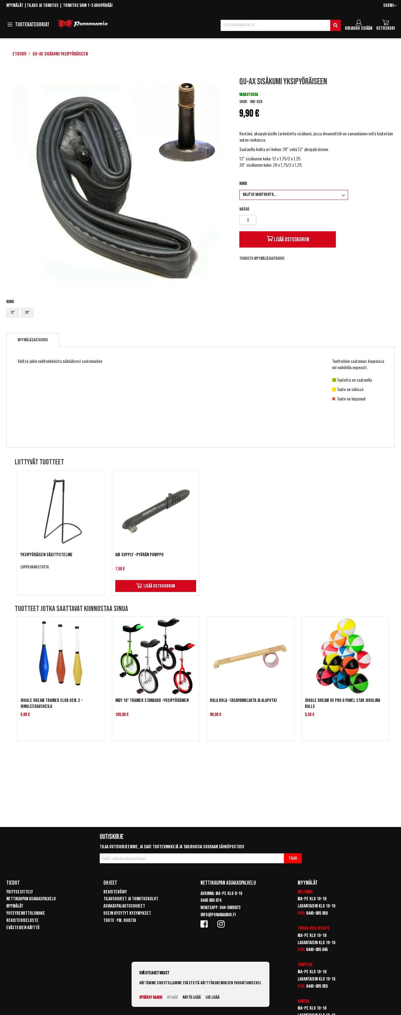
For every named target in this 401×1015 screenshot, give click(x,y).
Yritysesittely (19, 892)
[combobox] (281, 25)
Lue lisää (213, 997)
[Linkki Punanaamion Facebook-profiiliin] (205, 924)
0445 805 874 (210, 900)
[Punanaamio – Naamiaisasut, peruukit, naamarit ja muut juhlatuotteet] (82, 24)
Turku (303, 928)
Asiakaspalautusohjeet (124, 906)
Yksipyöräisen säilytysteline (46, 555)
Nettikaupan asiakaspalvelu (31, 899)
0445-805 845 (317, 950)
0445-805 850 (317, 913)
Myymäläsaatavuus (33, 340)
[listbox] (117, 313)
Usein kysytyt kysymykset (127, 913)
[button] (390, 5)
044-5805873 (230, 908)
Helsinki (305, 892)
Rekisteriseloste (22, 920)
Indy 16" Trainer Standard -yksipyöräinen (152, 701)
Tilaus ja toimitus (43, 5)
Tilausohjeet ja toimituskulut (130, 899)
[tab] (32, 340)
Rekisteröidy (115, 892)
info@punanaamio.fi (218, 915)
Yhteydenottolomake (25, 913)
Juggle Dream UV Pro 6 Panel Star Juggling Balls (342, 703)
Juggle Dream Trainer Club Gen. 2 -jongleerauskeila (51, 703)
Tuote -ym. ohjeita (119, 920)
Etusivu (19, 54)
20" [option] (27, 312)
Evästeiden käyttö (22, 928)
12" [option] (12, 312)
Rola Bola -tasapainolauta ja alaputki (243, 701)
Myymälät (14, 5)
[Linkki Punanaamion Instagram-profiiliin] (222, 924)
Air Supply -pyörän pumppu (139, 555)
